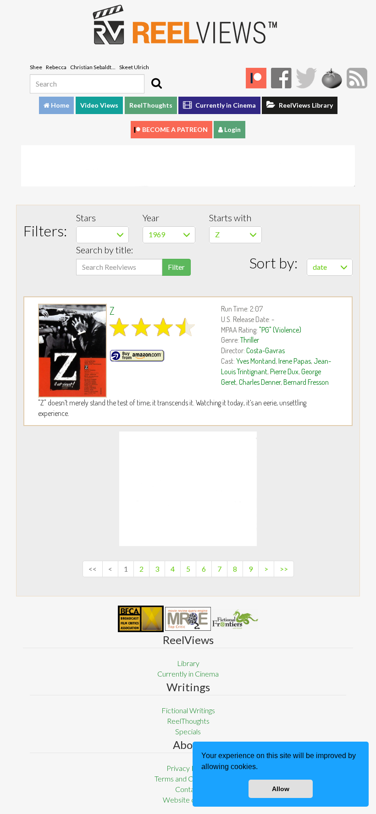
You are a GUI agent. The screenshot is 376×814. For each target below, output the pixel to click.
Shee (36, 67)
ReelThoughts (150, 105)
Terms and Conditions (188, 778)
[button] (261, 767)
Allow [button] (280, 788)
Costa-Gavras (265, 350)
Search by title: (104, 249)
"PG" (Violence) (280, 329)
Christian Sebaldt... (93, 67)
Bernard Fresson (306, 382)
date (320, 266)
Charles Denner (260, 382)
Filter (176, 266)
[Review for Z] (70, 351)
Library (188, 663)
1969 (157, 234)
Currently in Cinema (225, 105)
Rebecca (56, 67)
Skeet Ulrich (134, 67)
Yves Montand (256, 361)
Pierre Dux (284, 371)
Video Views (99, 105)
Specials (188, 731)
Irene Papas (294, 361)
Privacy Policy (188, 768)
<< (92, 568)
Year (151, 217)
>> (284, 568)
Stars (86, 217)
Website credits (188, 799)
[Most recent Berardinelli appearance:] (235, 619)
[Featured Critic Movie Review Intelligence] (141, 619)
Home (59, 105)
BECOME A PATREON (175, 129)
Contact (188, 789)
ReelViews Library (305, 105)
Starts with (230, 217)
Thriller (249, 339)
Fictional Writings (188, 710)
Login (232, 129)
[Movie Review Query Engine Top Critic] (188, 619)
